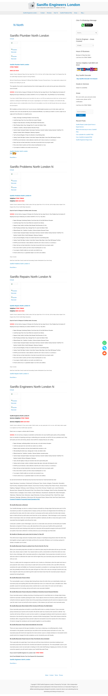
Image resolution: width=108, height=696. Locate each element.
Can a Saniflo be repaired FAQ (84, 137)
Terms (56, 675)
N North (12, 38)
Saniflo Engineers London (58, 5)
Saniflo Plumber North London (29, 35)
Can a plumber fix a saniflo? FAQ (84, 134)
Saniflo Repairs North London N (30, 276)
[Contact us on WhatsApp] (104, 343)
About (46, 675)
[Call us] (104, 348)
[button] (37, 13)
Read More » (13, 157)
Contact (51, 675)
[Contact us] (104, 353)
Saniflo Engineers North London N (32, 386)
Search (81, 115)
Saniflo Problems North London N (31, 166)
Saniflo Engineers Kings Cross (84, 139)
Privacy (61, 675)
